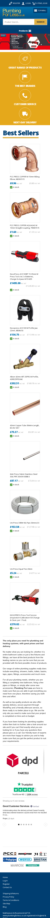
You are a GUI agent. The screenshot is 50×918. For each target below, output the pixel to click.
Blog (4, 907)
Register (16, 3)
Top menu (42, 10)
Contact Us (7, 887)
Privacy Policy (8, 897)
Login (28, 3)
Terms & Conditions (11, 900)
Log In (5, 880)
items (41, 3)
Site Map (6, 903)
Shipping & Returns (11, 893)
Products (23, 30)
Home (5, 877)
